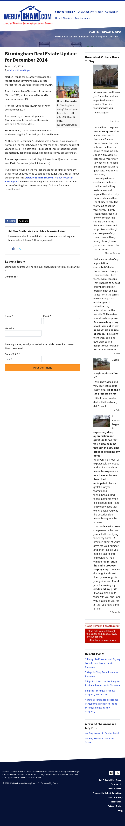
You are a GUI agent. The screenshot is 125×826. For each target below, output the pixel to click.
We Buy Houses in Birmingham (72, 36)
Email (47, 316)
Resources (117, 801)
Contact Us (115, 36)
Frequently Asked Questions (108, 793)
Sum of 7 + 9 (12, 354)
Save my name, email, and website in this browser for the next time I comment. (40, 346)
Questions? (111, 12)
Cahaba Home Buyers (20, 70)
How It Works (62, 18)
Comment (11, 276)
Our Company (99, 36)
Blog (120, 810)
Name (9, 316)
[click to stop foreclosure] (102, 633)
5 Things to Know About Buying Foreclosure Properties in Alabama (102, 663)
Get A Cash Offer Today (90, 12)
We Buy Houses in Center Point (102, 733)
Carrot (56, 783)
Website (9, 328)
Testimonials (82, 18)
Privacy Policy (115, 806)
